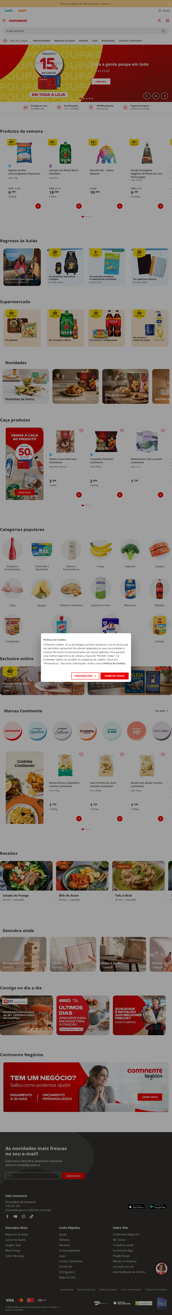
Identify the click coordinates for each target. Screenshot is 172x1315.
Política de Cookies (114, 663)
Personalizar (83, 675)
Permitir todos (114, 675)
